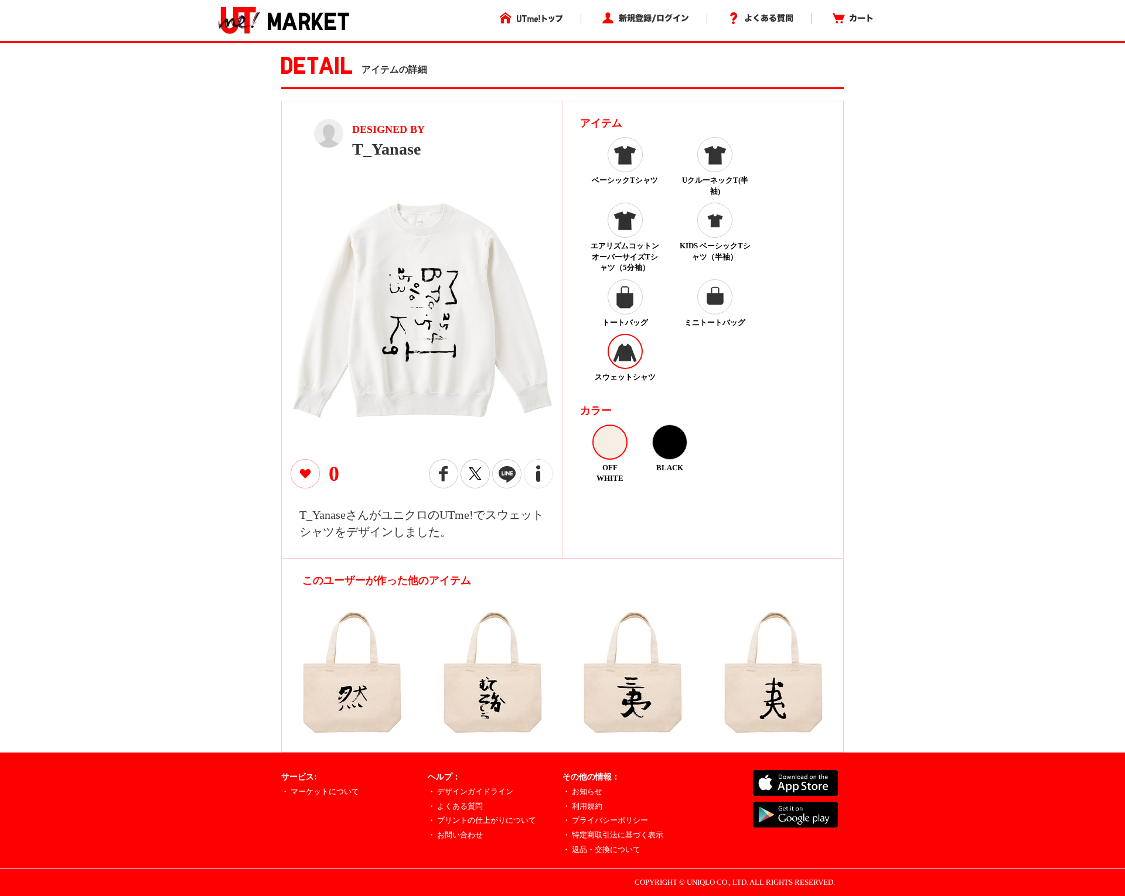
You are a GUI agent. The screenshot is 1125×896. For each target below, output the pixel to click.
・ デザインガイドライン (470, 791)
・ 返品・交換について (601, 849)
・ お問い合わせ (455, 834)
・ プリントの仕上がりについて (482, 820)
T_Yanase (386, 149)
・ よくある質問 (455, 806)
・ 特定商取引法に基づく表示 (612, 834)
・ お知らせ (582, 791)
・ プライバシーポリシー (605, 820)
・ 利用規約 (582, 806)
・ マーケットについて (320, 791)
